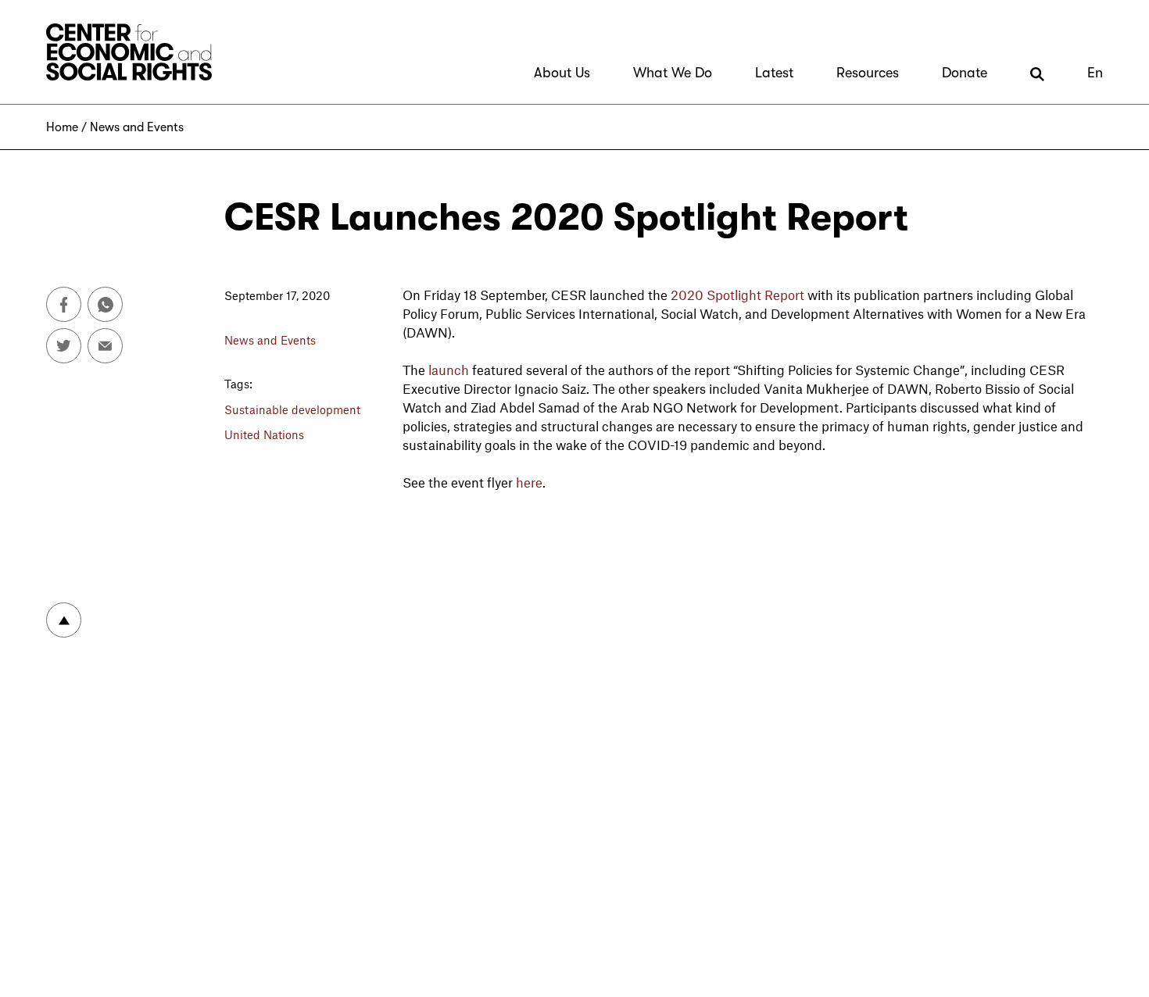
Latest (774, 72)
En (1095, 72)
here (529, 482)
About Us (562, 72)
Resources (867, 72)
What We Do (672, 72)
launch (448, 369)
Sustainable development (292, 409)
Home (62, 127)
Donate (964, 72)
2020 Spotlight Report (737, 294)
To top (63, 620)
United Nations (264, 434)
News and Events (137, 127)
